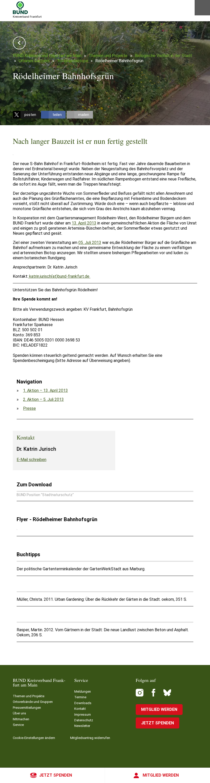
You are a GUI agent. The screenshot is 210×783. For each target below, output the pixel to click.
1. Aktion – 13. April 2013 (45, 390)
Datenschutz (83, 720)
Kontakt (80, 709)
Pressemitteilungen (27, 708)
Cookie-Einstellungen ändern (34, 738)
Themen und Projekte (108, 55)
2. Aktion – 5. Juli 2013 (43, 399)
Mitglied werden (161, 775)
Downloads (82, 703)
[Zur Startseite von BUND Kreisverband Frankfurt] (20, 7)
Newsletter (82, 726)
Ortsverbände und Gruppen (33, 702)
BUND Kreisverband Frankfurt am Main (47, 55)
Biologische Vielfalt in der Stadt (163, 55)
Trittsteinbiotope (72, 60)
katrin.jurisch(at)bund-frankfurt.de (59, 276)
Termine (80, 697)
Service (18, 725)
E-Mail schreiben (31, 459)
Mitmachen (21, 719)
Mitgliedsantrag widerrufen (90, 738)
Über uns (19, 713)
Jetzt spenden (55, 775)
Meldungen (82, 691)
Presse (29, 408)
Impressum (82, 714)
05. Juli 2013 (89, 242)
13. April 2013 (84, 223)
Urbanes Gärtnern (34, 60)
